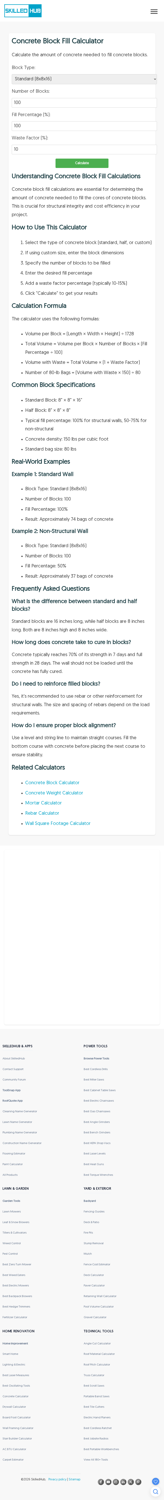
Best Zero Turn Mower (17, 1264)
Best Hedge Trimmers (16, 1306)
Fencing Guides (94, 1211)
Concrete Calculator (15, 1396)
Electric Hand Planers (97, 1417)
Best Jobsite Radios (96, 1438)
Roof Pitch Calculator (97, 1364)
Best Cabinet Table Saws (100, 1090)
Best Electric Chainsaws (99, 1100)
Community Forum (14, 1079)
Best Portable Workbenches (101, 1449)
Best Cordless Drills (96, 1069)
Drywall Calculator (14, 1407)
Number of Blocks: (31, 91)
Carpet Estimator (13, 1459)
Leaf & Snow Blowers (16, 1222)
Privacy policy (57, 1479)
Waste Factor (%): (30, 138)
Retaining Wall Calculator (100, 1296)
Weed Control (12, 1243)
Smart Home (10, 1354)
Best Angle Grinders (97, 1122)
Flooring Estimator (14, 1153)
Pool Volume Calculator (99, 1306)
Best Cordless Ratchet (98, 1428)
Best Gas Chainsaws (97, 1111)
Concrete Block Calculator (52, 783)
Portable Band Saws (96, 1396)
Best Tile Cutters (94, 1407)
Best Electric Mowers (16, 1285)
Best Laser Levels (94, 1153)
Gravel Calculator (95, 1317)
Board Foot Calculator (17, 1417)
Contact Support (13, 1069)
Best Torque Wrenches (98, 1175)
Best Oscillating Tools (16, 1385)
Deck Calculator (94, 1275)
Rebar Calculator (42, 813)
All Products (10, 1175)
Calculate (82, 163)
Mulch (88, 1254)
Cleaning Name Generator (20, 1111)
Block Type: (23, 67)
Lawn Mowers (12, 1211)
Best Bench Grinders (97, 1132)
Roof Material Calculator (99, 1354)
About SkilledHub (14, 1058)
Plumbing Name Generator (20, 1132)
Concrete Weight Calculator (54, 793)
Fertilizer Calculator (15, 1317)
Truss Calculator (94, 1375)
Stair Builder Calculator (17, 1438)
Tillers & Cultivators (14, 1232)
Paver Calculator (94, 1285)
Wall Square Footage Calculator (58, 823)
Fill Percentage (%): (31, 115)
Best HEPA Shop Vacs (97, 1143)
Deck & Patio (91, 1222)
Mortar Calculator (43, 803)
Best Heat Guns (94, 1164)
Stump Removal (94, 1243)
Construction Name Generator (22, 1143)
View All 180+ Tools (96, 1459)
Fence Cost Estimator (97, 1264)
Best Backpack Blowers (17, 1296)
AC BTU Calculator (14, 1449)
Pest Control (10, 1254)
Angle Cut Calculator (97, 1343)
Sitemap (74, 1479)
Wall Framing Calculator (18, 1428)
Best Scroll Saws (94, 1385)
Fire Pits (88, 1232)
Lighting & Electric (14, 1364)
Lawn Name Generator (17, 1122)
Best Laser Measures (16, 1375)
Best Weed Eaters (14, 1275)
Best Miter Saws (94, 1079)
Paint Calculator (13, 1164)
